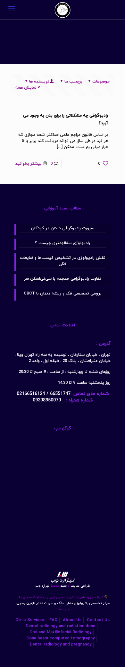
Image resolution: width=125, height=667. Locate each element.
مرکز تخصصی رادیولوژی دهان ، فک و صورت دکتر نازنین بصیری (62, 603)
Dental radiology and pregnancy (60, 644)
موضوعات (101, 81)
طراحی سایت (79, 586)
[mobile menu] (11, 9)
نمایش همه (26, 88)
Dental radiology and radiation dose (60, 626)
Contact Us (98, 620)
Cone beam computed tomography (60, 638)
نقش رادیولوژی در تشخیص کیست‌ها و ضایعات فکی (62, 261)
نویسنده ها (39, 81)
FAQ (53, 620)
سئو (63, 586)
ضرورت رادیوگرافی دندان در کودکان (62, 228)
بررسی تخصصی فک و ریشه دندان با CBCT (63, 293)
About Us (72, 620)
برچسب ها (73, 81)
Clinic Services (29, 620)
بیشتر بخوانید (28, 164)
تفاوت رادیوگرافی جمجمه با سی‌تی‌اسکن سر (62, 279)
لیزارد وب (42, 586)
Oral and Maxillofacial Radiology (60, 632)
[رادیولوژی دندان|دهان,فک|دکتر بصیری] (62, 10)
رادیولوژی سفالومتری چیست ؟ (62, 243)
